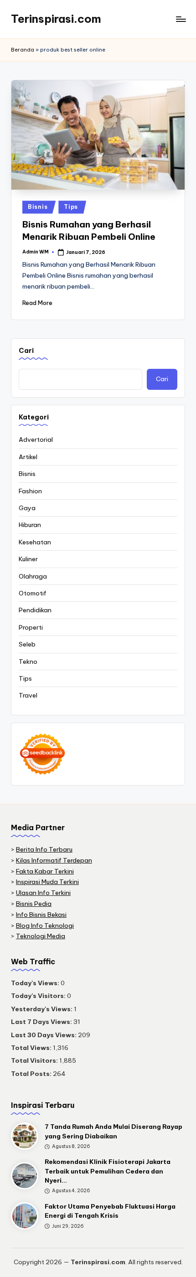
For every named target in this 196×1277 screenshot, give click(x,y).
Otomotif (32, 593)
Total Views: (32, 1048)
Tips (71, 206)
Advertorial (36, 439)
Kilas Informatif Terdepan (54, 860)
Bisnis (37, 206)
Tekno (28, 661)
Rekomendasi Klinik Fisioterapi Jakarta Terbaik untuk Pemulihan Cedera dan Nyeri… (107, 1171)
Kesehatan (35, 542)
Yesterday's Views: (42, 1009)
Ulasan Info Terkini (43, 893)
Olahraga (33, 576)
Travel (28, 695)
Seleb (27, 644)
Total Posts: (32, 1074)
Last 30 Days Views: (44, 1035)
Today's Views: (36, 983)
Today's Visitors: (39, 996)
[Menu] (180, 18)
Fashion (30, 491)
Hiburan (30, 525)
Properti (31, 627)
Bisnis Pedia (34, 904)
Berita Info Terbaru (44, 849)
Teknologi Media (40, 936)
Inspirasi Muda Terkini (47, 882)
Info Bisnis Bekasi (41, 914)
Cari (26, 350)
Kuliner (28, 559)
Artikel (28, 457)
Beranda (22, 50)
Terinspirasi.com (56, 19)
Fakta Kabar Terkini (45, 871)
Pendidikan (35, 610)
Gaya (27, 508)
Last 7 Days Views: (42, 1022)
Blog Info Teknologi (45, 925)
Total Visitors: (35, 1060)
